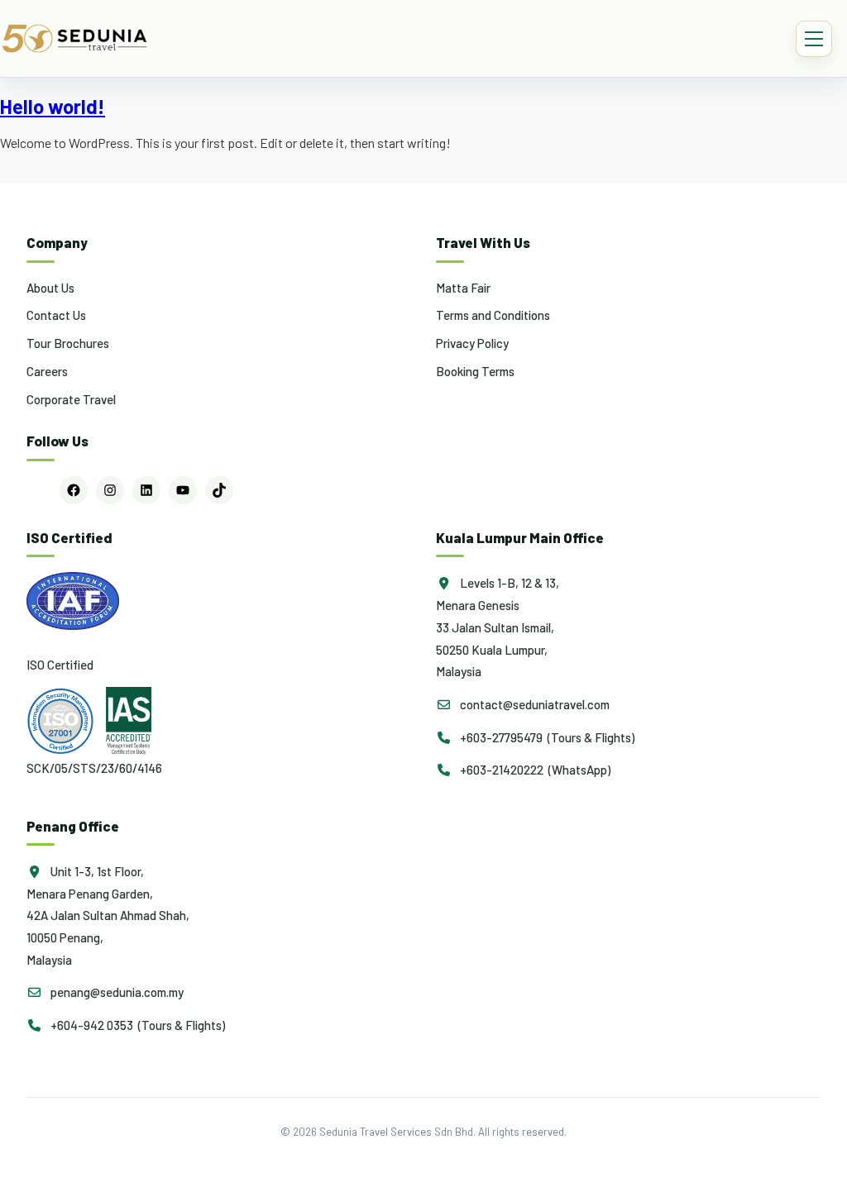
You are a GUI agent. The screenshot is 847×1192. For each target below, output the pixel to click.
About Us (50, 287)
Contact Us (56, 315)
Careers (47, 371)
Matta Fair (463, 287)
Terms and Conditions (493, 315)
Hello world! (52, 106)
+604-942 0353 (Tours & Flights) (136, 1025)
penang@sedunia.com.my (116, 992)
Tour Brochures (67, 343)
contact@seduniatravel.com (533, 704)
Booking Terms (475, 371)
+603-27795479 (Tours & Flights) (545, 737)
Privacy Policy (472, 343)
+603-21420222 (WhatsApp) (533, 769)
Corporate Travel (71, 399)
